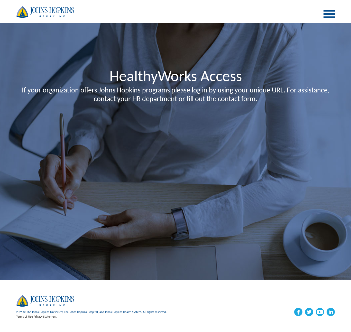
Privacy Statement (45, 316)
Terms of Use (24, 316)
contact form (236, 99)
